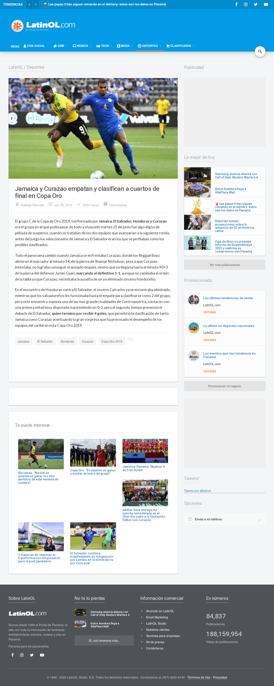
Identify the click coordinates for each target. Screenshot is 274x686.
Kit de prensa (155, 642)
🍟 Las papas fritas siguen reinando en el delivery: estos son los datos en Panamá (236, 207)
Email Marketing (157, 617)
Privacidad (220, 677)
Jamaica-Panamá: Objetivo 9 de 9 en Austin (143, 468)
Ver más (209, 312)
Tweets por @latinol (197, 491)
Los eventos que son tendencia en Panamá (229, 355)
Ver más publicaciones (225, 265)
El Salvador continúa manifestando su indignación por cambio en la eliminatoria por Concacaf (91, 558)
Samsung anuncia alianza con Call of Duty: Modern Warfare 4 (236, 175)
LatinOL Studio (156, 623)
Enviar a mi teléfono (208, 519)
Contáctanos (154, 648)
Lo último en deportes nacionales (228, 326)
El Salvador (45, 341)
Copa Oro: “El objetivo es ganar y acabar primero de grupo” (93, 472)
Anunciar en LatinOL (160, 611)
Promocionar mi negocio (224, 386)
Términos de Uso (198, 677)
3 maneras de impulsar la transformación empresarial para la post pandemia (39, 558)
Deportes (35, 67)
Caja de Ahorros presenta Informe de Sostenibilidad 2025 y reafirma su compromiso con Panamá (233, 246)
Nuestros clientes (158, 629)
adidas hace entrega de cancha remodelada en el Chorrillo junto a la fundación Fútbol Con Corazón (143, 514)
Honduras (67, 341)
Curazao (87, 341)
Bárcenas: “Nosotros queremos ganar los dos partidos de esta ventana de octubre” (38, 477)
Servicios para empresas (163, 636)
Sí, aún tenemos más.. (104, 640)
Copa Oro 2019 (111, 341)
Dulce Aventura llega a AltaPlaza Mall (230, 190)
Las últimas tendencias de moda (228, 298)
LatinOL (16, 67)
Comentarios (115, 204)
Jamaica (23, 341)
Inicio (15, 46)
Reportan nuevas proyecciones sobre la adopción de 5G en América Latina (234, 226)
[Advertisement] (187, 24)
